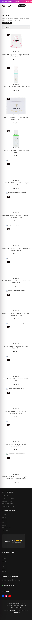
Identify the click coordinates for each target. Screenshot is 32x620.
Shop (7, 12)
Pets (3, 566)
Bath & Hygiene (6, 528)
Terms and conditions (12, 605)
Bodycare (4, 522)
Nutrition (4, 558)
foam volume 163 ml (16, 87)
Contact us (5, 495)
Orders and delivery (7, 501)
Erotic (3, 564)
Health (4, 561)
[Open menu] (28, 5)
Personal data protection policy (16, 603)
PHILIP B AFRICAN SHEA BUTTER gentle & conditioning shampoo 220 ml (16, 478)
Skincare (4, 514)
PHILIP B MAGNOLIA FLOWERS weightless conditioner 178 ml (16, 216)
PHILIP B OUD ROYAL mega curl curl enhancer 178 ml (16, 347)
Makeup (4, 517)
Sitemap (23, 605)
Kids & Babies (6, 530)
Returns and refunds (7, 503)
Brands (4, 571)
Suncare (4, 525)
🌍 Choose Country (8, 585)
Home (3, 12)
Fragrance (5, 556)
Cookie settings (16, 607)
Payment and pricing (8, 506)
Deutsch (20, 580)
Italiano (15, 580)
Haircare (16, 51)
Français (9, 580)
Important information (8, 498)
